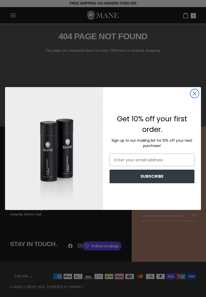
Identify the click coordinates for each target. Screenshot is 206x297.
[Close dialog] (194, 93)
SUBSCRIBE (152, 176)
